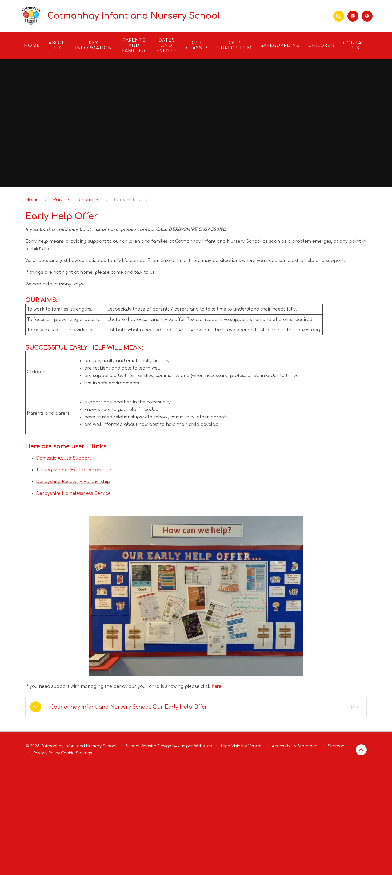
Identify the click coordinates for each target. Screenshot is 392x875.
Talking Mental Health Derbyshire (73, 470)
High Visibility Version (242, 746)
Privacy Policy (46, 753)
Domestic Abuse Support (63, 458)
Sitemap (336, 746)
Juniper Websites (195, 746)
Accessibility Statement (295, 746)
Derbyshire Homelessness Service (73, 493)
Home (32, 199)
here (216, 686)
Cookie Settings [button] (76, 753)
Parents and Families (76, 199)
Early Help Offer (132, 199)
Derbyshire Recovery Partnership (73, 481)
